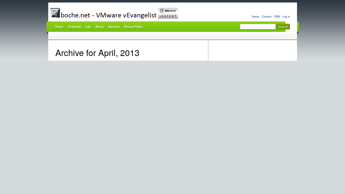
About (99, 26)
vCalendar (74, 26)
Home (255, 16)
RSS (277, 16)
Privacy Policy (133, 26)
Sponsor (113, 26)
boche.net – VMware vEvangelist (133, 13)
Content (267, 16)
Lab (88, 26)
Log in (286, 16)
